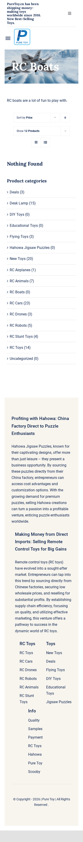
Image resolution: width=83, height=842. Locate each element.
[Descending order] (65, 117)
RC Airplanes (20, 270)
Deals (14, 192)
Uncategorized (21, 358)
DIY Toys (17, 214)
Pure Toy (48, 799)
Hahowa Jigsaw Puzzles (30, 247)
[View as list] (45, 142)
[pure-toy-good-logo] (22, 30)
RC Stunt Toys (21, 336)
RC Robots (18, 325)
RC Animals (19, 281)
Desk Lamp (19, 203)
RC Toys (16, 347)
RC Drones (18, 314)
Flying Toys (19, 236)
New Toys (18, 258)
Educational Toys (24, 225)
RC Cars (16, 303)
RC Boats (17, 292)
